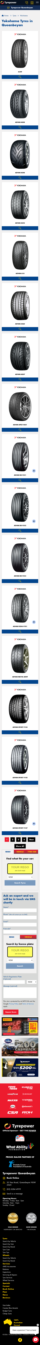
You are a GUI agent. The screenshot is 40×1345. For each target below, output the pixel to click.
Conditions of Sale (28, 1334)
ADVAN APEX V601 (20, 425)
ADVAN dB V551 (20, 475)
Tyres (5, 1238)
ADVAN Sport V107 (20, 828)
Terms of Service (28, 1004)
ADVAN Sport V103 (20, 727)
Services (6, 1264)
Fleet (5, 1292)
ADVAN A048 (20, 173)
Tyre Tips (6, 1252)
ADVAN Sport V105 (20, 778)
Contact (6, 1286)
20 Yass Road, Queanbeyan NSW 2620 (21, 1183)
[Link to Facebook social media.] (20, 1340)
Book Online (8, 1289)
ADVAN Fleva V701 (20, 626)
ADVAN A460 (20, 324)
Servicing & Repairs (10, 1275)
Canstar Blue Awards (10, 1308)
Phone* (15, 914)
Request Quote (10, 1012)
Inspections (7, 1272)
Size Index (6, 1305)
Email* (5, 921)
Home (6, 16)
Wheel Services (8, 1280)
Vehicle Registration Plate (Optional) (12, 978)
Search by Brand (9, 1247)
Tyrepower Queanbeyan (22, 7)
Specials (6, 1283)
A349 (20, 72)
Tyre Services (7, 1278)
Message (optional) (10, 986)
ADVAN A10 (20, 273)
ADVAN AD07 (20, 374)
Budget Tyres (7, 1311)
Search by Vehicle (9, 1241)
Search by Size (8, 1244)
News (5, 1295)
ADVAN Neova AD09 (20, 677)
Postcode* (7, 929)
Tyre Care (6, 1250)
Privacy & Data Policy (15, 1334)
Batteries (6, 1269)
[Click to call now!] (27, 2)
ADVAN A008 (20, 122)
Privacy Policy (13, 1004)
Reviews (6, 1297)
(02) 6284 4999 (14, 1189)
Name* (6, 907)
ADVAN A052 (20, 223)
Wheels (6, 1255)
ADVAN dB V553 (20, 576)
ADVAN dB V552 (20, 525)
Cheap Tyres (7, 1314)
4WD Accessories (9, 1266)
